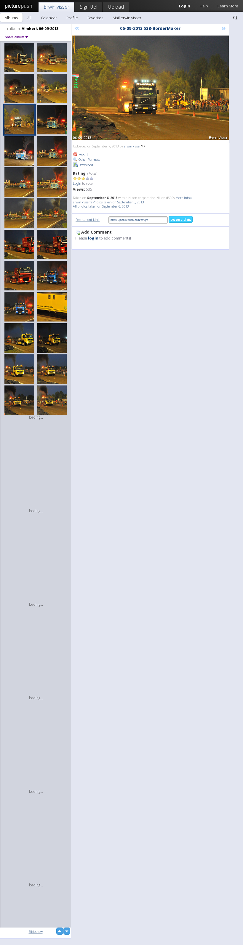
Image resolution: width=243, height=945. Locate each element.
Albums (11, 17)
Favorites (95, 17)
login (93, 238)
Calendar (49, 17)
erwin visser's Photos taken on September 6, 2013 (108, 202)
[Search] (235, 17)
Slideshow (36, 931)
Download (85, 165)
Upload (116, 6)
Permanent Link (88, 219)
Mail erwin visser (127, 17)
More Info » (183, 197)
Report (83, 154)
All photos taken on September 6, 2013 (101, 206)
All (29, 17)
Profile (72, 17)
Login (77, 183)
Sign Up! (88, 6)
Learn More (228, 6)
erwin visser (132, 146)
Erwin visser (56, 6)
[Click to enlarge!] (150, 88)
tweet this (180, 219)
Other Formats (89, 159)
